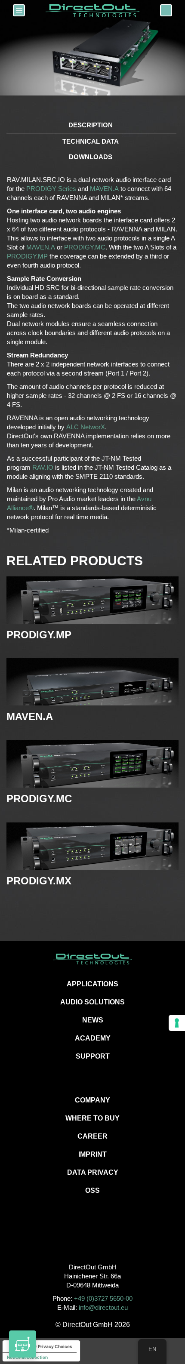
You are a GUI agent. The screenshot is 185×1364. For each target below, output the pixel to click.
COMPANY (92, 1100)
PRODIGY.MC (84, 247)
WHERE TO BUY (92, 1118)
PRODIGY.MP (27, 256)
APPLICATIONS (92, 984)
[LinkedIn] (112, 1238)
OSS (92, 1190)
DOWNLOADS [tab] (90, 156)
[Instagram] (92, 1238)
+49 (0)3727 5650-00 (103, 1298)
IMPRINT (92, 1154)
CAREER (92, 1136)
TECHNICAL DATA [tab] (90, 141)
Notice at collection (27, 1357)
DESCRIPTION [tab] (90, 125)
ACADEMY (93, 1038)
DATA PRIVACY (92, 1172)
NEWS (92, 1020)
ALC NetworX (85, 427)
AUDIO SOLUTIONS (92, 1002)
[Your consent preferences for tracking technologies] (177, 1023)
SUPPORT (93, 1056)
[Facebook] (73, 1238)
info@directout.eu (103, 1307)
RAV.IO (42, 467)
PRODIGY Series (51, 188)
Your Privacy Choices (50, 1346)
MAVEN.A (104, 188)
